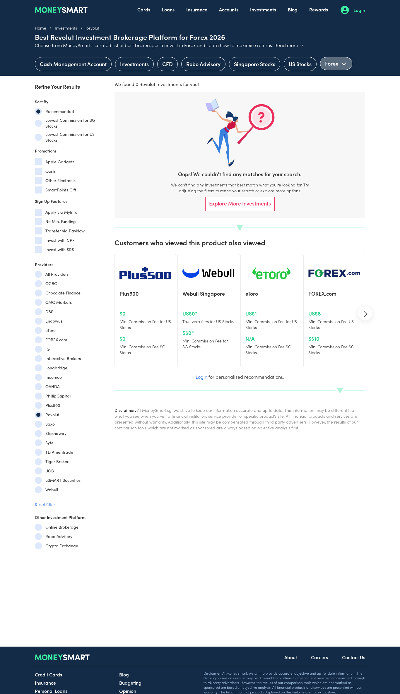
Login (359, 10)
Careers (319, 657)
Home (40, 28)
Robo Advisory (203, 64)
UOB (49, 471)
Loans (168, 9)
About (290, 657)
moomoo (53, 377)
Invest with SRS (59, 249)
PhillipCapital (58, 396)
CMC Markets (58, 302)
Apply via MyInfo (61, 212)
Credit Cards (48, 674)
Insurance (196, 9)
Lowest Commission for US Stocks (70, 137)
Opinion (127, 691)
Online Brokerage (61, 527)
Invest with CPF (59, 240)
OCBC (51, 283)
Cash (50, 171)
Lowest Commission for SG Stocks (70, 123)
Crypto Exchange (61, 546)
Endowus (53, 321)
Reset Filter (45, 504)
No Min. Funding (60, 221)
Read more (289, 45)
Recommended (59, 111)
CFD (167, 64)
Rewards (318, 9)
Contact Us (353, 657)
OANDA (52, 386)
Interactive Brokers (63, 358)
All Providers (57, 274)
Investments (263, 9)
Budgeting (130, 682)
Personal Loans (51, 691)
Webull (51, 489)
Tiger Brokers (57, 461)
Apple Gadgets (59, 161)
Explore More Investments (240, 203)
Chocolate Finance (63, 293)
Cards (143, 9)
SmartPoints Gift (60, 190)
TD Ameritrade (59, 452)
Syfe (49, 442)
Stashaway (55, 433)
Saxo (50, 424)
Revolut (92, 28)
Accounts (228, 9)
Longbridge (56, 368)
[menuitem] (143, 10)
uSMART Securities (63, 480)
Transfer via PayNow (65, 231)
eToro (50, 330)
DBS (49, 311)
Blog (293, 9)
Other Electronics (61, 180)
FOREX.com (56, 339)
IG (47, 349)
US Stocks (300, 64)
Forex (332, 63)
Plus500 (52, 405)
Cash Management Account (73, 64)
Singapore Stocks (254, 64)
